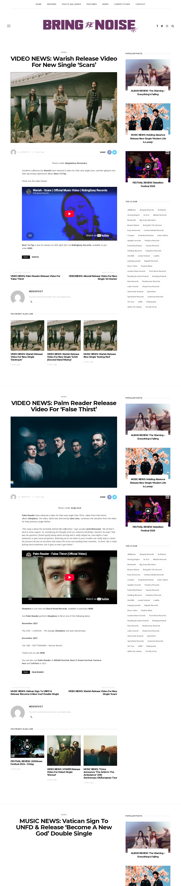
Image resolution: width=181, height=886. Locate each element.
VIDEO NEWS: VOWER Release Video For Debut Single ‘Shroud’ (63, 772)
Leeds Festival (144, 255)
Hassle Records (152, 245)
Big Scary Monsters (148, 220)
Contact (141, 4)
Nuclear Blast (146, 266)
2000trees (131, 210)
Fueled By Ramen (134, 245)
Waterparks (151, 301)
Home (39, 4)
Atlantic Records (160, 215)
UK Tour (130, 301)
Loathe (156, 255)
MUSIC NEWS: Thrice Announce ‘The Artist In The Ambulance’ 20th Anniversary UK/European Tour (100, 773)
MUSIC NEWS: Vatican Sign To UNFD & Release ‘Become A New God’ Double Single (35, 692)
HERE (29, 248)
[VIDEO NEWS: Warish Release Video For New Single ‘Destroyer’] (27, 335)
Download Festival (146, 235)
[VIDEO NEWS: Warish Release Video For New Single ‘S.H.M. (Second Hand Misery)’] (64, 335)
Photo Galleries (71, 4)
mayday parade (134, 261)
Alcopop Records (147, 210)
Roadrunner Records (151, 281)
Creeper (130, 235)
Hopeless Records (153, 250)
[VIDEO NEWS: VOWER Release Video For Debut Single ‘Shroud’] (64, 750)
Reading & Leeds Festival (138, 276)
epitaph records (134, 240)
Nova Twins (132, 266)
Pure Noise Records (157, 271)
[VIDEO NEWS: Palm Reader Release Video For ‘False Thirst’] (64, 452)
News (105, 4)
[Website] (31, 717)
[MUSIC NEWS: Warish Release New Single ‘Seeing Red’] (100, 335)
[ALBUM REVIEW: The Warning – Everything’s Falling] (148, 74)
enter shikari (162, 235)
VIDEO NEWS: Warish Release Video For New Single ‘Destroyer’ (27, 357)
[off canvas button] (8, 26)
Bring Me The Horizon (152, 225)
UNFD (140, 301)
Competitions (122, 4)
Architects (162, 210)
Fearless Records (152, 240)
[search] (172, 26)
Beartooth (131, 220)
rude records (133, 286)
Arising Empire (133, 215)
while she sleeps (134, 307)
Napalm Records (151, 261)
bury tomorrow (133, 230)
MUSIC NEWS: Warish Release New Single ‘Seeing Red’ (100, 355)
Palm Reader (38, 672)
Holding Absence (134, 250)
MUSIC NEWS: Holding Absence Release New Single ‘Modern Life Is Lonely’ (148, 138)
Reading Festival (159, 276)
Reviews (51, 4)
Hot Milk (130, 255)
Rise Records (133, 281)
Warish (35, 257)
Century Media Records (154, 230)
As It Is (146, 215)
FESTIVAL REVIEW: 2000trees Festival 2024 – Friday (26, 762)
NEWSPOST (26, 152)
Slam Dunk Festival (135, 291)
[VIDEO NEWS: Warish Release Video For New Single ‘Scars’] (64, 107)
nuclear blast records (136, 271)
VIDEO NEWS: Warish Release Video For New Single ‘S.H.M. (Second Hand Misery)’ (63, 357)
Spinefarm (151, 291)
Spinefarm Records (135, 296)
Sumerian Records (155, 296)
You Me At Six (151, 307)
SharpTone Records (150, 286)
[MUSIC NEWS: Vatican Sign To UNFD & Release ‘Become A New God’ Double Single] (64, 876)
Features (92, 4)
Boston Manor (133, 225)
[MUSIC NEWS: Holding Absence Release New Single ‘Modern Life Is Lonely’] (148, 118)
